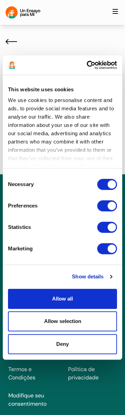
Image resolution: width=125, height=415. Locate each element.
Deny (62, 344)
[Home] (23, 12)
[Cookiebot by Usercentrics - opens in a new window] (88, 65)
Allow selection (62, 321)
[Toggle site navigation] (115, 11)
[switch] (107, 205)
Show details (87, 276)
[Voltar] (11, 41)
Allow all (62, 299)
